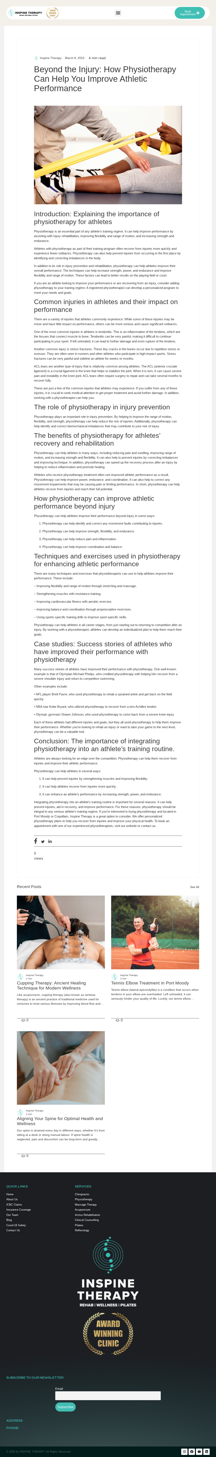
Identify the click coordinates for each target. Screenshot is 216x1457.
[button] (118, 12)
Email (59, 1388)
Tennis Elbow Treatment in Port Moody (150, 982)
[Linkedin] (206, 1452)
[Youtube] (199, 1452)
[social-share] (35, 841)
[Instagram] (184, 1452)
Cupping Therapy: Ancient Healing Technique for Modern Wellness (51, 985)
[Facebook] (192, 1452)
